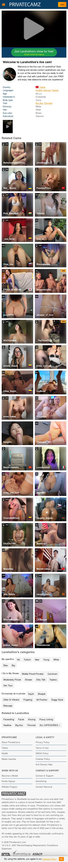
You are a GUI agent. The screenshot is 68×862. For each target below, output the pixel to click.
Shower (28, 679)
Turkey (42, 87)
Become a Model (10, 775)
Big (13, 665)
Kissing (31, 719)
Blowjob (41, 693)
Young (46, 659)
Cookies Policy (43, 758)
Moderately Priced (12, 679)
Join (62, 4)
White (56, 659)
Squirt (31, 693)
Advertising (41, 781)
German (47, 90)
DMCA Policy (42, 753)
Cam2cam (52, 673)
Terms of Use (42, 747)
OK (61, 859)
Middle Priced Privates (33, 673)
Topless (53, 679)
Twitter (5, 747)
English (39, 90)
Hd (18, 659)
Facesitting (8, 719)
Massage (7, 705)
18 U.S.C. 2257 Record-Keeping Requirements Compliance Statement (30, 847)
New (37, 659)
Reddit (5, 753)
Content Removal (44, 786)
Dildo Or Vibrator (11, 699)
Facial (21, 719)
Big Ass (39, 103)
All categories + (50, 725)
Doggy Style (57, 699)
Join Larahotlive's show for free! (34, 52)
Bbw (5, 665)
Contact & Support (44, 775)
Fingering (27, 699)
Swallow (7, 725)
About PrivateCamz (11, 742)
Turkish (55, 90)
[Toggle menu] (3, 4)
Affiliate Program (9, 786)
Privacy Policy (43, 742)
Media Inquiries (9, 758)
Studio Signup (8, 781)
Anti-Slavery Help (44, 764)
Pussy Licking (46, 719)
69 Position (41, 699)
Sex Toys (8, 685)
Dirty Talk (40, 679)
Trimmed (48, 103)
